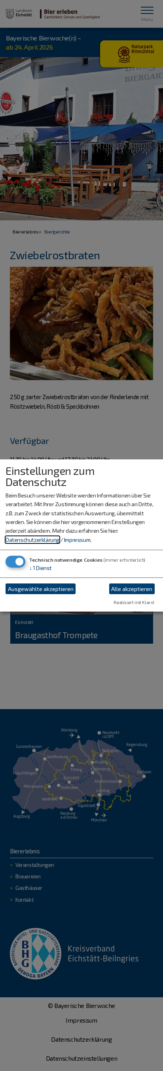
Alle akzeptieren (131, 588)
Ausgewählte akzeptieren (41, 588)
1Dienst (40, 567)
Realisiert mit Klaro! (134, 602)
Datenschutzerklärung (32, 539)
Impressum (77, 539)
